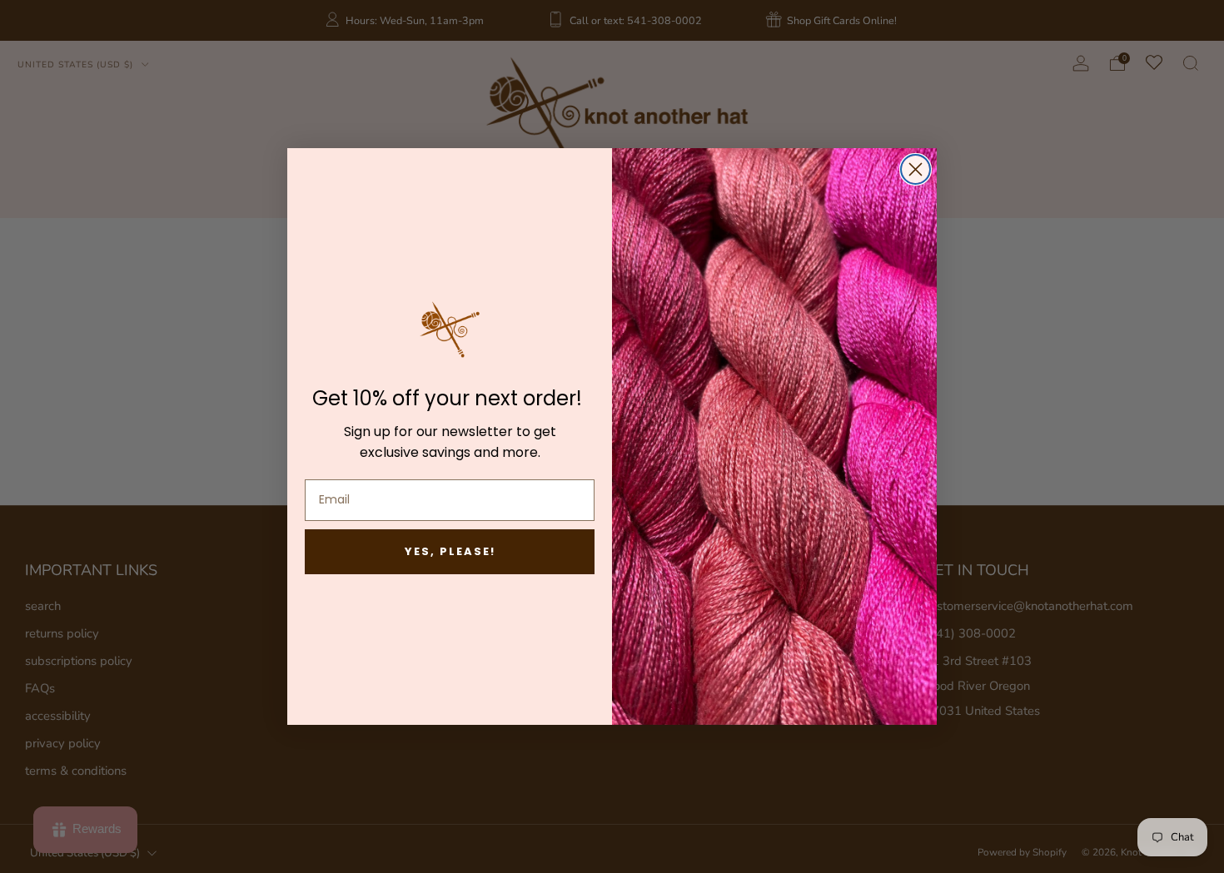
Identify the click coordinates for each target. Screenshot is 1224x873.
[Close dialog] (915, 169)
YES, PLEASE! (450, 551)
